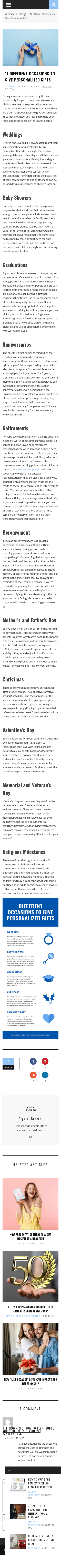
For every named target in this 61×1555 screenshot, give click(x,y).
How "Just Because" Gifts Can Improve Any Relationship (30, 1381)
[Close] (9, 1470)
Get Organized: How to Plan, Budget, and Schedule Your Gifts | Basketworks (30, 1431)
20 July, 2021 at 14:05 (13, 1438)
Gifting (9, 86)
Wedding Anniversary (28, 1316)
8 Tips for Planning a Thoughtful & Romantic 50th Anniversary (30, 1309)
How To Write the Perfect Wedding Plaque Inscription (40, 1483)
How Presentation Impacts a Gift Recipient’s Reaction (31, 1236)
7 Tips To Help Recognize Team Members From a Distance (38, 1511)
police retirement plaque (26, 469)
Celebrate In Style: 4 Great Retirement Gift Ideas (42, 1539)
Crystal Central (30, 1118)
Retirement (34, 1548)
